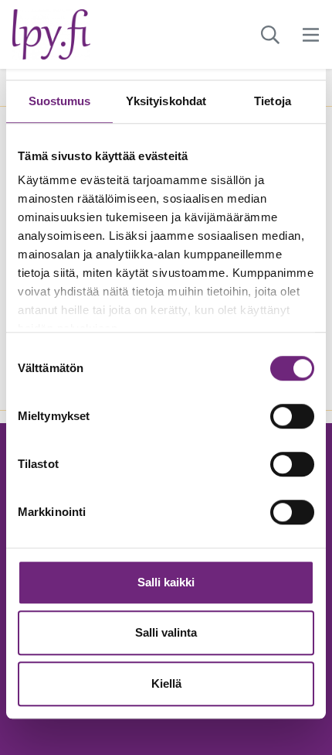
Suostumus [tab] (60, 101)
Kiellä (166, 683)
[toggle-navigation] (311, 35)
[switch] (292, 416)
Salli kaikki (166, 582)
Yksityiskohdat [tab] (166, 101)
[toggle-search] (270, 35)
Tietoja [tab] (272, 101)
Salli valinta (166, 632)
